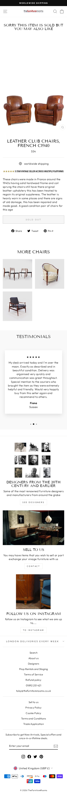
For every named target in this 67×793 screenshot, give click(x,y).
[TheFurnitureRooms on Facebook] (29, 756)
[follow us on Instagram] (33, 591)
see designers (33, 502)
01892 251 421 (33, 685)
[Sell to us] (33, 527)
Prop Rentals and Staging (33, 669)
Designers (33, 663)
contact (33, 566)
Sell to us (33, 702)
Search (33, 652)
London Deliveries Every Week (32, 641)
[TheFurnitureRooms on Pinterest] (41, 756)
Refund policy (33, 679)
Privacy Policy (33, 707)
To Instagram (33, 630)
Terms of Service (33, 674)
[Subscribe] (56, 746)
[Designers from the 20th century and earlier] (33, 460)
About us (33, 658)
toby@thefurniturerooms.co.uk (33, 690)
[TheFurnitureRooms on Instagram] (23, 756)
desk (16, 362)
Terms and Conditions (33, 718)
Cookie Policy (33, 713)
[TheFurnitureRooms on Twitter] (35, 756)
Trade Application (33, 723)
